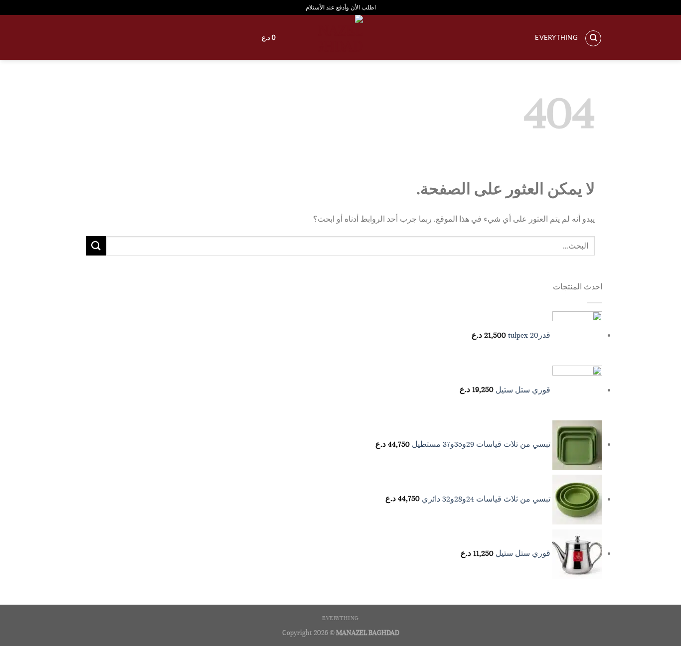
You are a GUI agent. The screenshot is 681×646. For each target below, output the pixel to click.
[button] (264, 37)
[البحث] (593, 38)
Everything (556, 37)
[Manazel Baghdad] (340, 37)
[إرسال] (96, 246)
